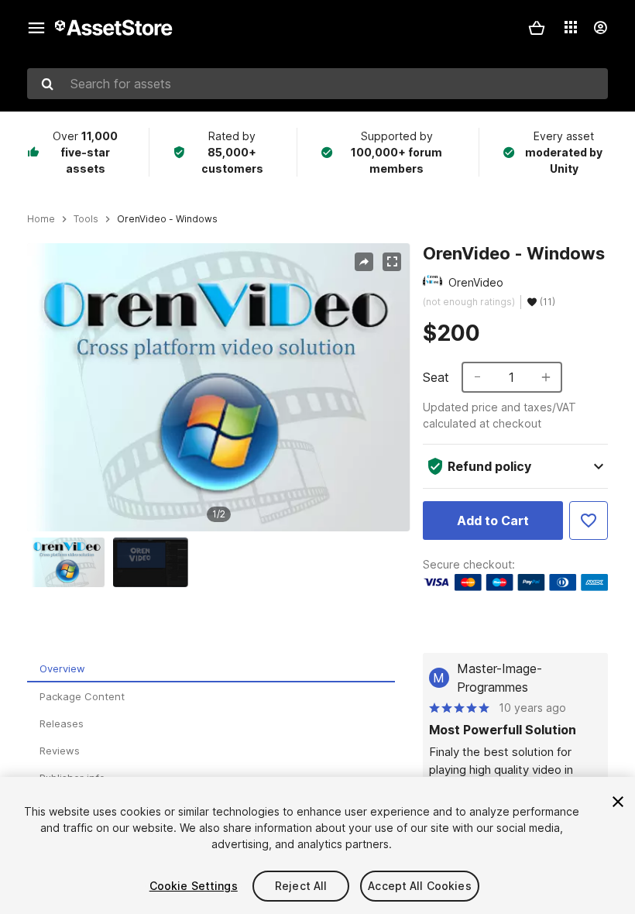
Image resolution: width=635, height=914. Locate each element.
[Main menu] (36, 27)
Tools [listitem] (86, 219)
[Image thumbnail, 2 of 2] (154, 562)
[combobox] (317, 83)
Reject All (301, 885)
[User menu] (600, 28)
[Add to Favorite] (588, 520)
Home (41, 219)
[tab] (211, 668)
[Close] (618, 802)
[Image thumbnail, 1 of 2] (71, 562)
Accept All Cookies (420, 885)
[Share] (364, 262)
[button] (536, 28)
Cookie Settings (193, 885)
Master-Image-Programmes (499, 678)
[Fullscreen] (392, 262)
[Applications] (570, 27)
